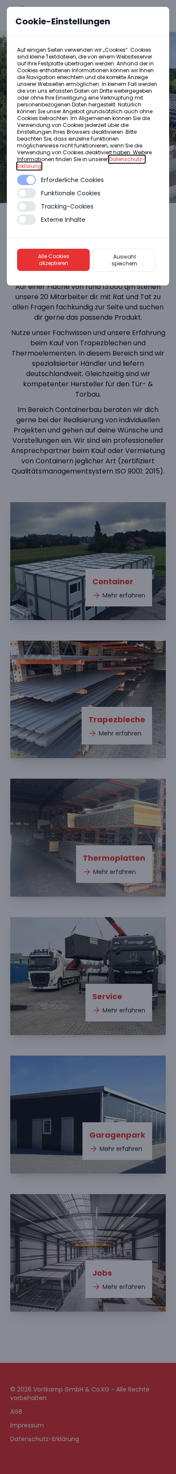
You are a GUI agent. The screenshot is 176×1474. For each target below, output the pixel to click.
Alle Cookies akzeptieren (53, 260)
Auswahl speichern (124, 260)
